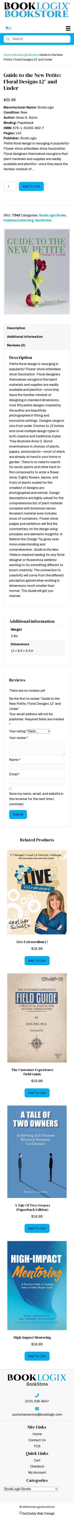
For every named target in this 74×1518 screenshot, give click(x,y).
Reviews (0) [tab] (16, 345)
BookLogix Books (25, 54)
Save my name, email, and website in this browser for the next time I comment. (36, 799)
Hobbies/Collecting (19, 220)
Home (8, 54)
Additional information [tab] (25, 337)
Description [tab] (16, 328)
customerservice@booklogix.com (37, 1415)
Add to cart (31, 186)
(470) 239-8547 (37, 1401)
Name (14, 760)
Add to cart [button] (37, 960)
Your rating (18, 731)
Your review (18, 738)
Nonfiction (43, 220)
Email (14, 774)
